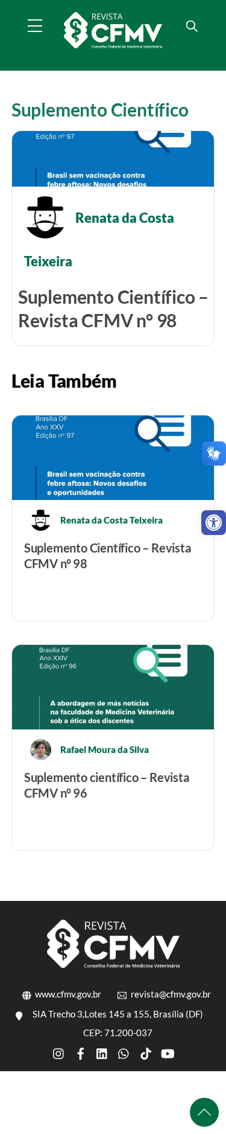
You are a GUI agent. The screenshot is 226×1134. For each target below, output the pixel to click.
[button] (213, 522)
